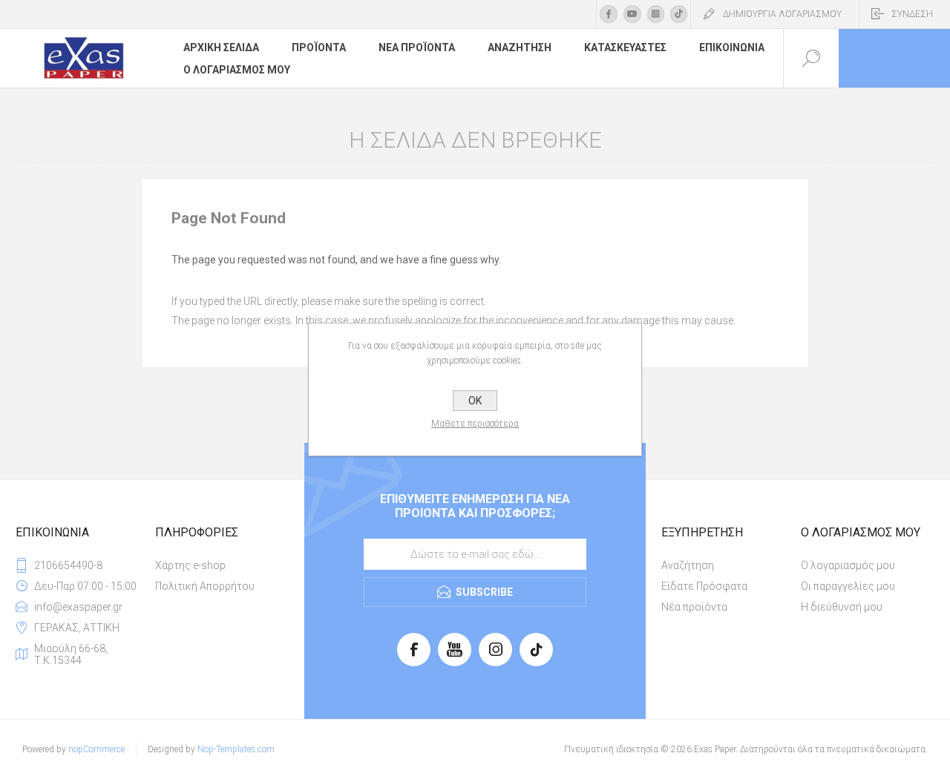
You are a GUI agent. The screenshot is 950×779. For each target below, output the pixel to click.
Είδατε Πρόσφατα (704, 586)
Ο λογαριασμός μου (848, 565)
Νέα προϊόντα (694, 607)
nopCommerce (96, 749)
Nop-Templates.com (236, 749)
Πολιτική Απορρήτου (205, 586)
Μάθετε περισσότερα (475, 423)
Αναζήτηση (687, 565)
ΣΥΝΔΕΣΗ (912, 14)
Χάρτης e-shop (190, 565)
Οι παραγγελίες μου (848, 586)
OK (475, 401)
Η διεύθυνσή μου (841, 607)
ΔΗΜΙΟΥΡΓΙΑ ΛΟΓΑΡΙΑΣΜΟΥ (782, 14)
